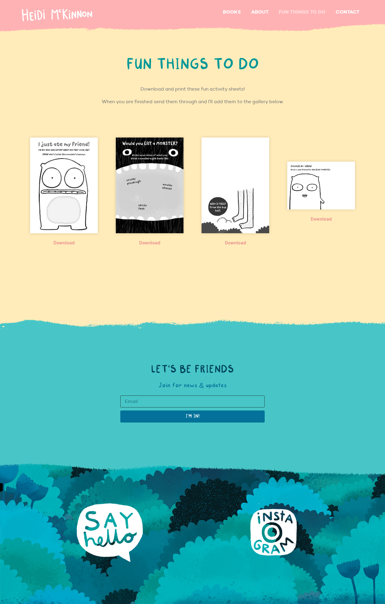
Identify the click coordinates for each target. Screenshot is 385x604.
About (260, 12)
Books (232, 12)
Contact (347, 12)
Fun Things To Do (302, 12)
